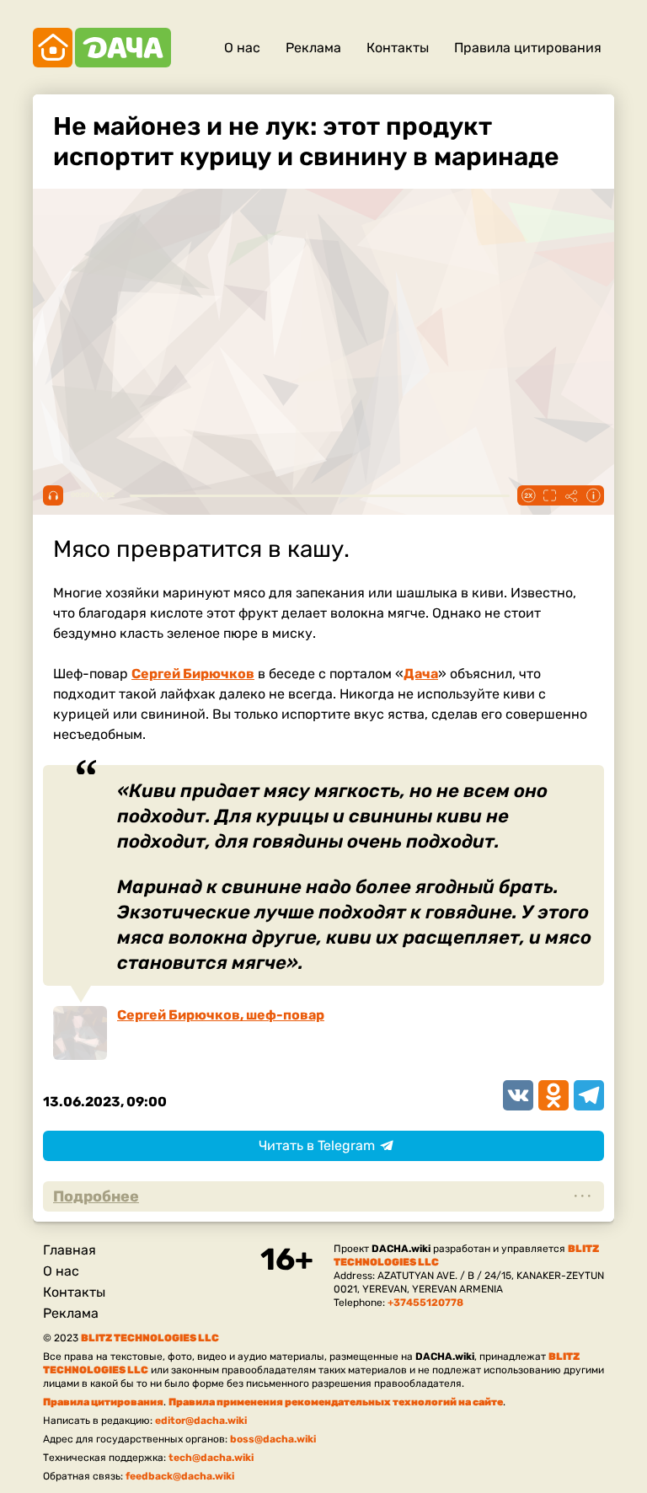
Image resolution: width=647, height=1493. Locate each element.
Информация (593, 495)
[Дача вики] (102, 47)
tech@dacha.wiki (211, 1458)
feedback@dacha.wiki (180, 1476)
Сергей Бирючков (192, 674)
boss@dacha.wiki (273, 1439)
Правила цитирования (528, 48)
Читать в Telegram (317, 1145)
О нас (242, 48)
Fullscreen (549, 495)
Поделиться (571, 495)
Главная (69, 1250)
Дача (421, 674)
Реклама (313, 48)
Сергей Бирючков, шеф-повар (220, 1015)
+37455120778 (425, 1302)
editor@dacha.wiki (201, 1420)
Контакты (397, 48)
